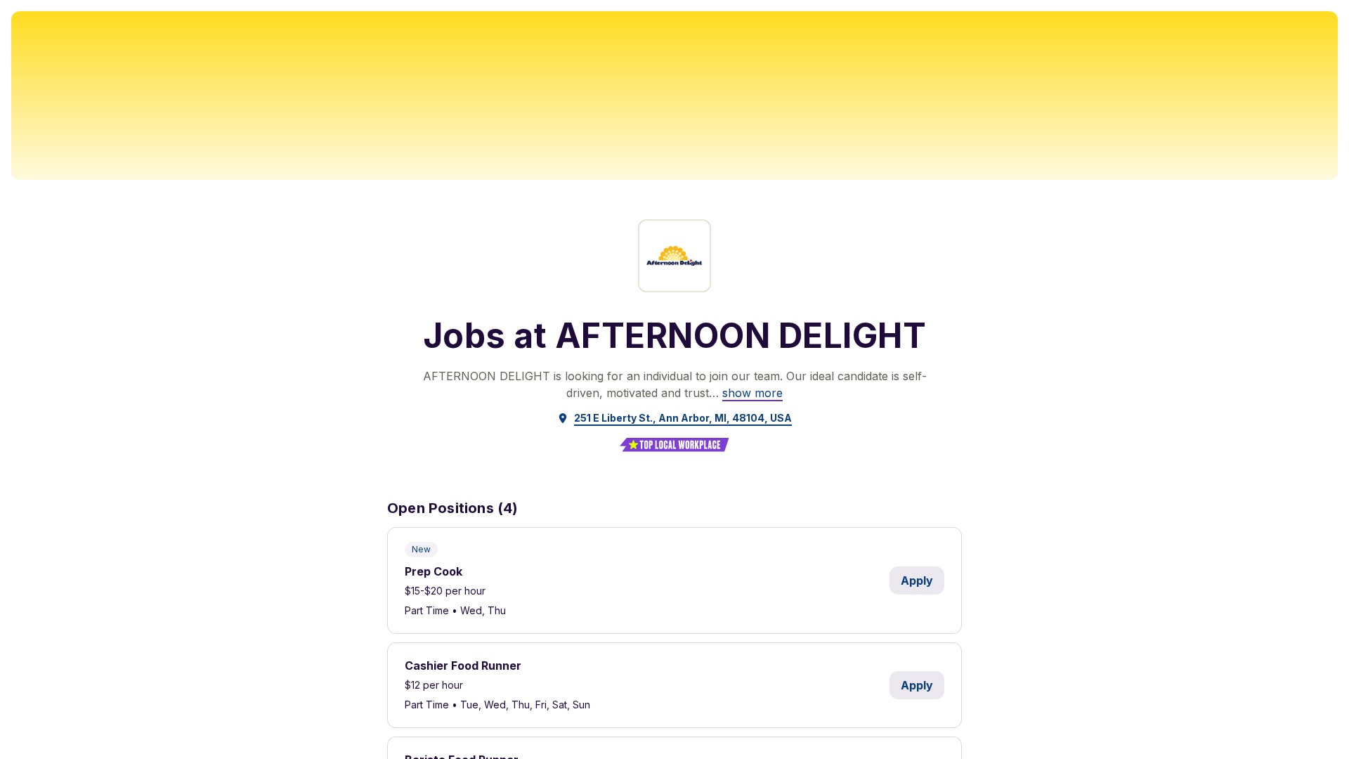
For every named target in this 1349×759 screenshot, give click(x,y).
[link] (752, 392)
